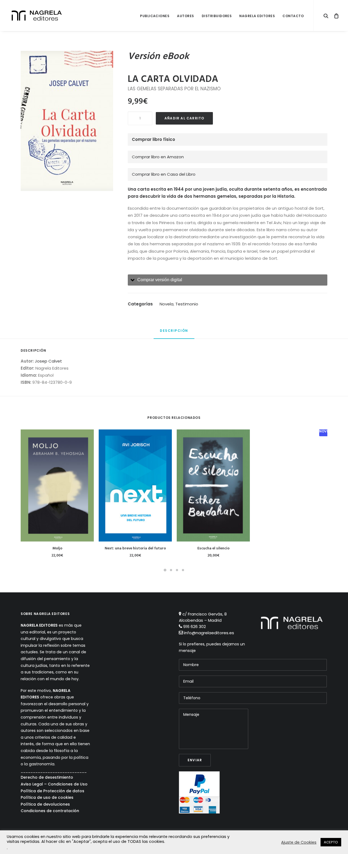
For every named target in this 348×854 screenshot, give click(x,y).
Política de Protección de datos (52, 791)
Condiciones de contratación (50, 810)
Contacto (293, 16)
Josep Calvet (48, 361)
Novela (166, 304)
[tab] (227, 280)
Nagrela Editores (257, 16)
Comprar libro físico (153, 139)
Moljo (57, 548)
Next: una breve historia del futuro (135, 548)
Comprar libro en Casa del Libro (163, 174)
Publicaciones (154, 16)
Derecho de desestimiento (47, 777)
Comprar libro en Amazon (158, 157)
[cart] (335, 15)
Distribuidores (217, 16)
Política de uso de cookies (47, 797)
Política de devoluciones (45, 804)
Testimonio (186, 304)
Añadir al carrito (184, 118)
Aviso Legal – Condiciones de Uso (54, 784)
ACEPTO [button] (331, 842)
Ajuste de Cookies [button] (298, 842)
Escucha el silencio (213, 548)
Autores (185, 16)
